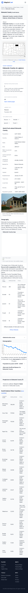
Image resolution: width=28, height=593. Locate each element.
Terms (16, 577)
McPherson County (11, 227)
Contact (17, 581)
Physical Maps (18, 564)
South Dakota (17, 25)
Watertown (5, 511)
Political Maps (18, 566)
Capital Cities (4, 569)
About (16, 575)
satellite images (19, 261)
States (2, 566)
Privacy (17, 579)
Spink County (5, 229)
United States (16, 7)
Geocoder (3, 577)
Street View (4, 579)
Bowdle (4, 294)
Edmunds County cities (9, 270)
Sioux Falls (5, 413)
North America (8, 7)
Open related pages (9, 101)
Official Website (14, 330)
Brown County (15, 225)
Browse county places (14, 78)
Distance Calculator (6, 575)
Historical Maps (19, 569)
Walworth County (17, 229)
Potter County (22, 227)
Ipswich (13, 269)
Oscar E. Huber (18, 384)
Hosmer (4, 320)
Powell (4, 313)
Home (2, 7)
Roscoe (6, 110)
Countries (3, 564)
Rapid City (4, 431)
